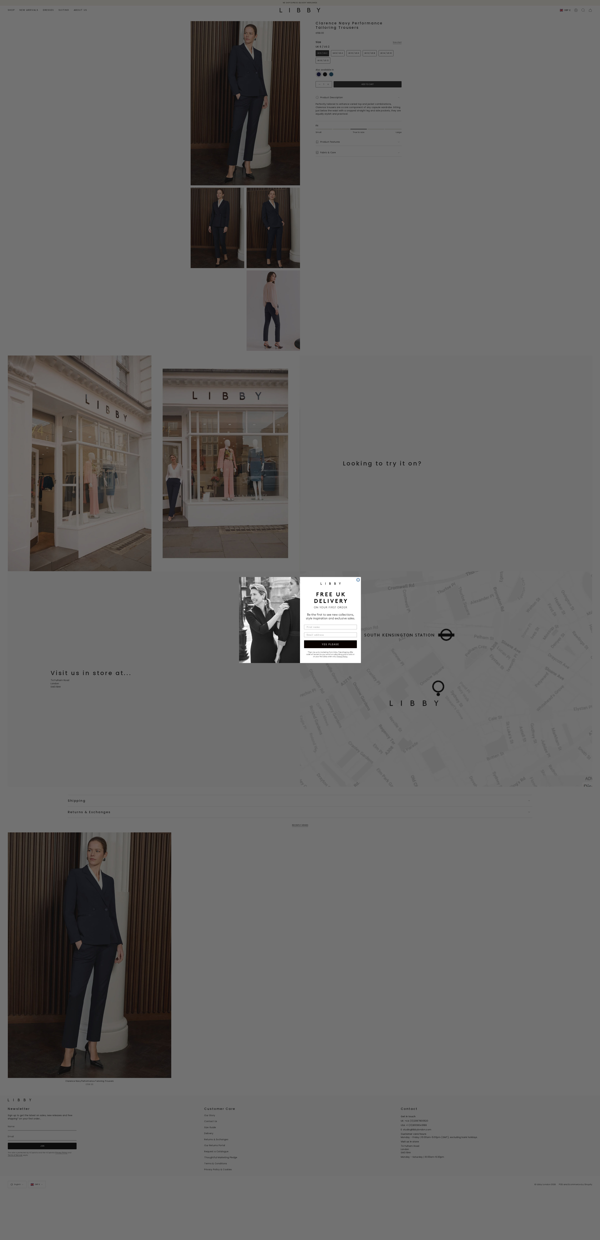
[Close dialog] (358, 579)
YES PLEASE (330, 644)
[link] (330, 654)
